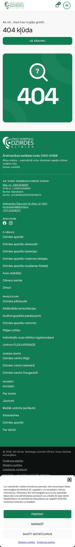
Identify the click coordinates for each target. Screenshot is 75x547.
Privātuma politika (46, 542)
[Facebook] (4, 223)
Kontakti (8, 386)
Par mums (9, 393)
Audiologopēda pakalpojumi (22, 316)
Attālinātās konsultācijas (19, 308)
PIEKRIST (37, 514)
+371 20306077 (12, 210)
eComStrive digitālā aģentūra (33, 474)
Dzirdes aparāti (13, 237)
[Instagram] (11, 223)
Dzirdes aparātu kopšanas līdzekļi (25, 266)
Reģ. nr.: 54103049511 (15, 185)
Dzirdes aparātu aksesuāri (20, 244)
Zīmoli (7, 288)
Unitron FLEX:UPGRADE (19, 345)
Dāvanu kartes (12, 280)
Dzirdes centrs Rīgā (16, 358)
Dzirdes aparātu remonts (19, 323)
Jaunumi (8, 401)
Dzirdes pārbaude (15, 301)
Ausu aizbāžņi (12, 273)
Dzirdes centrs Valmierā (19, 365)
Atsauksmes (11, 415)
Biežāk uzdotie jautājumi (19, 408)
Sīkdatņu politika (26, 542)
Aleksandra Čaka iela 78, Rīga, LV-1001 (25, 203)
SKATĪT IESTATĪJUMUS (37, 534)
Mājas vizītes (11, 330)
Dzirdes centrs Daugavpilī (20, 373)
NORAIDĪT (37, 524)
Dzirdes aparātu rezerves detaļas (25, 259)
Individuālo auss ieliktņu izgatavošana (28, 337)
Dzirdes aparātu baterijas (20, 251)
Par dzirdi (9, 430)
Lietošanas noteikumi (15, 469)
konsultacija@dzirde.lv (16, 207)
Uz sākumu (38, 40)
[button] (69, 480)
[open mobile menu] (66, 5)
